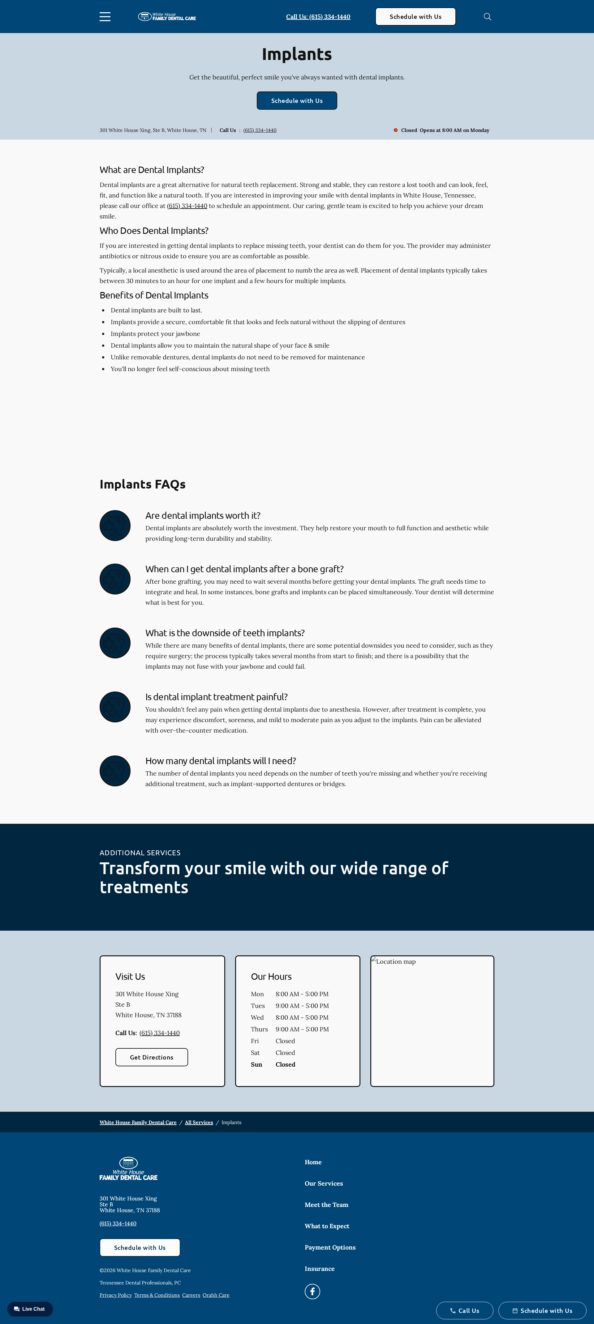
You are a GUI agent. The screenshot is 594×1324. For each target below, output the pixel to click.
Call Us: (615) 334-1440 (318, 16)
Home (313, 1162)
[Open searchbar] (487, 16)
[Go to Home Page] (167, 16)
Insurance (320, 1268)
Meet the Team (326, 1204)
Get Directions (152, 1057)
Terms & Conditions (157, 1295)
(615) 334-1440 (260, 130)
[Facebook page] (312, 1291)
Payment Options (330, 1247)
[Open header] (106, 16)
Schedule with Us (415, 16)
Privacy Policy (116, 1295)
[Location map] (432, 1021)
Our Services (324, 1183)
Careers (191, 1295)
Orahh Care (216, 1295)
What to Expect (327, 1226)
